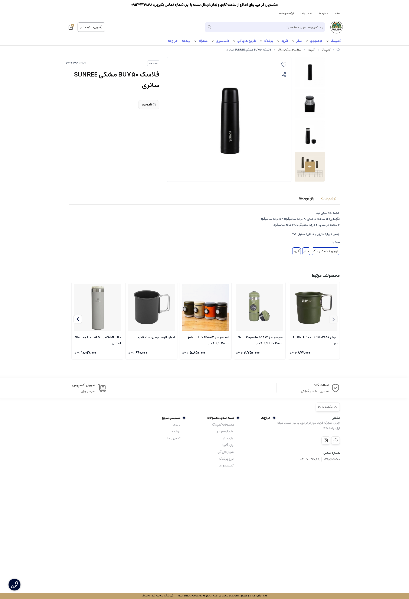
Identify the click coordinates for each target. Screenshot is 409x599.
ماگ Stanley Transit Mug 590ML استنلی (98, 340)
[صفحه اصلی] (338, 49)
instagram (285, 13)
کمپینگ (336, 41)
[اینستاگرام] (325, 440)
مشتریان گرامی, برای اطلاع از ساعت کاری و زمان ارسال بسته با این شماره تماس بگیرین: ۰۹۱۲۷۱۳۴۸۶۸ (204, 5)
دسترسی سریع (171, 418)
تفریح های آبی (246, 41)
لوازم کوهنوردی (225, 431)
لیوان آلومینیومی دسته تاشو (156, 337)
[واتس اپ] (335, 440)
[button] (77, 319)
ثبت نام (85, 27)
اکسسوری (222, 41)
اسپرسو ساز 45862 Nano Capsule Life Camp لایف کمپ (260, 340)
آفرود (284, 41)
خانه (337, 13)
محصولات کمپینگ (223, 425)
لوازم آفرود (228, 445)
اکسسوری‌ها (226, 465)
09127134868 (310, 459)
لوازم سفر (228, 438)
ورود (95, 27)
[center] (209, 27)
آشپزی (311, 49)
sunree (153, 63)
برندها (186, 41)
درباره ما (323, 13)
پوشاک (268, 41)
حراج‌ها (173, 41)
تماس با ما (306, 13)
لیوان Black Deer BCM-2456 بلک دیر (314, 340)
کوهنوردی (316, 41)
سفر (299, 41)
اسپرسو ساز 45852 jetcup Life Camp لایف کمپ (208, 340)
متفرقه (203, 41)
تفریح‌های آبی (225, 452)
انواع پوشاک (226, 459)
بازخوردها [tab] (306, 198)
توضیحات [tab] (328, 198)
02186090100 (332, 459)
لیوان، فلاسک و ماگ (289, 49)
